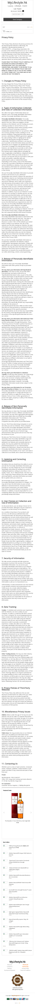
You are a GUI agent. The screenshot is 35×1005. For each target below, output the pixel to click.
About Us (9, 964)
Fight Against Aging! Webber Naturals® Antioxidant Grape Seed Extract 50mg (19, 912)
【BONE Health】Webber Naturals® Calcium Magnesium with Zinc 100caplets (20, 951)
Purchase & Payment (9, 970)
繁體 (28, 27)
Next (31, 812)
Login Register (17, 9)
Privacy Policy (25, 968)
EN (31, 27)
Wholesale (25, 964)
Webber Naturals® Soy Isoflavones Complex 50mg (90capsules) (18, 898)
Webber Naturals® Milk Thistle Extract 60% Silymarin (20, 883)
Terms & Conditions (25, 970)
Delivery (9, 968)
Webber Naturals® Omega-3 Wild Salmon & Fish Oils (20, 854)
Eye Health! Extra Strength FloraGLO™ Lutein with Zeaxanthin (20, 890)
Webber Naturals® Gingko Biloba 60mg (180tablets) (19, 927)
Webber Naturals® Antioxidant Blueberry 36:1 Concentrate (19, 876)
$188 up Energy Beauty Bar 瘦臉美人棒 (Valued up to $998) (19, 846)
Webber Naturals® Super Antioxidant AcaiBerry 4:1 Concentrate (18, 934)
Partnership (25, 966)
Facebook (23, 11)
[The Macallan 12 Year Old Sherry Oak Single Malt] (17, 806)
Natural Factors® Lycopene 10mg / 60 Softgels (18, 920)
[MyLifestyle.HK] (17, 3)
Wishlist (20, 11)
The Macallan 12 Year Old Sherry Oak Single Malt (17, 821)
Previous (4, 812)
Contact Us (9, 966)
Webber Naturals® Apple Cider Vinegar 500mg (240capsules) (19, 905)
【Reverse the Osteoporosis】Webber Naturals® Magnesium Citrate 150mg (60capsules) (19, 943)
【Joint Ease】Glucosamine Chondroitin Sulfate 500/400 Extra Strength (19, 861)
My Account (14, 11)
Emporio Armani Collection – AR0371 (17, 833)
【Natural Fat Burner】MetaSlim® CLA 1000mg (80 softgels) (18, 868)
